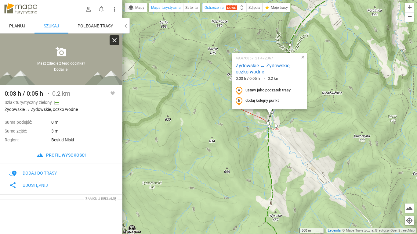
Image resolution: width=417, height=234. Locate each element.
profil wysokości (65, 155)
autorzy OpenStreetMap (397, 230)
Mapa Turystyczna (359, 230)
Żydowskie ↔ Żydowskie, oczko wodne (263, 69)
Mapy (139, 7)
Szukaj (51, 25)
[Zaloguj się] (88, 9)
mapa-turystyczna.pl (21, 9)
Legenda (334, 230)
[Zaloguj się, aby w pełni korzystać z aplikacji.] (113, 92)
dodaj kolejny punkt (262, 100)
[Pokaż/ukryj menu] (114, 9)
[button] (290, 44)
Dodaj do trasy (40, 173)
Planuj (17, 25)
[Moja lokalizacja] (409, 220)
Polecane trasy (95, 25)
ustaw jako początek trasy (268, 90)
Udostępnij (35, 185)
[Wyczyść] (114, 40)
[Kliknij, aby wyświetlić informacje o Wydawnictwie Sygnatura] (132, 229)
